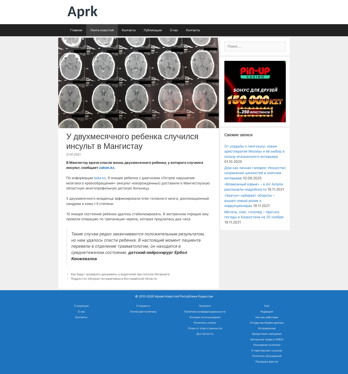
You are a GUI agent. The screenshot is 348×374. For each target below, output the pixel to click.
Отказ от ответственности (205, 328)
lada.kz (100, 178)
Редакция (267, 311)
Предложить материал (267, 333)
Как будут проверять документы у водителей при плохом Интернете (120, 274)
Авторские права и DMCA (266, 339)
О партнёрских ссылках (266, 350)
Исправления (267, 328)
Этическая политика (143, 311)
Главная (76, 30)
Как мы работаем (267, 317)
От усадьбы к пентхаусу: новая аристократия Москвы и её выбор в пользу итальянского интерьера (254, 151)
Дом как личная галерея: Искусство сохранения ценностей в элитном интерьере (255, 173)
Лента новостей (102, 30)
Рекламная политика (266, 344)
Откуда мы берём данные (267, 322)
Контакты (129, 30)
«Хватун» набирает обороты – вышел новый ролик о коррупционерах (249, 200)
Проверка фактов (267, 361)
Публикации (153, 30)
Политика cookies (205, 322)
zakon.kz (106, 168)
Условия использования (205, 317)
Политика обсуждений (267, 355)
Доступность (205, 333)
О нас (174, 30)
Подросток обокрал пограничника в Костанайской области (114, 278)
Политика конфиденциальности (205, 311)
